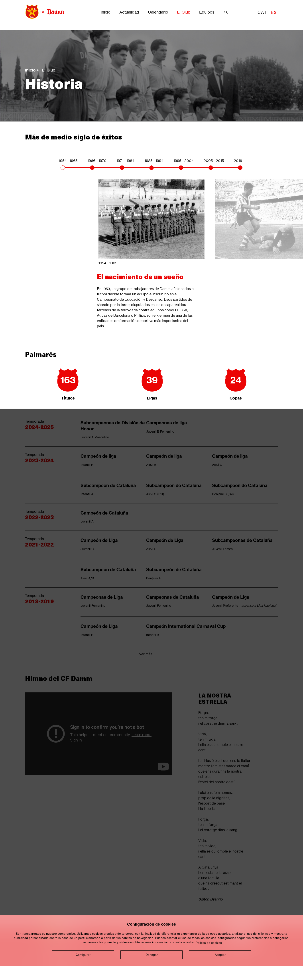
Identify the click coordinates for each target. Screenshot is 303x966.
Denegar (152, 954)
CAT (262, 12)
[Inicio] (43, 11)
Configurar (83, 954)
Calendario (158, 12)
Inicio (105, 12)
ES (274, 12)
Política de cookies (209, 942)
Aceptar (220, 954)
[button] (63, 167)
